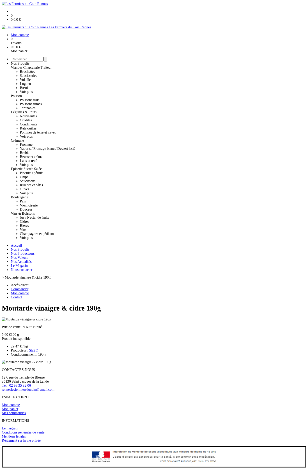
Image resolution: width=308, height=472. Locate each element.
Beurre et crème (31, 157)
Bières (24, 225)
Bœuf (24, 88)
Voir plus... (27, 92)
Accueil (16, 245)
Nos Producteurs (22, 253)
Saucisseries (28, 75)
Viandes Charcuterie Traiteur (31, 67)
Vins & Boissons (23, 213)
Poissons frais (29, 100)
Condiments (28, 124)
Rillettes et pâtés (31, 185)
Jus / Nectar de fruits (34, 217)
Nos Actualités (21, 261)
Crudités (26, 120)
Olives (24, 189)
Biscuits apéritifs (31, 173)
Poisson (16, 96)
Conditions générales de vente (23, 432)
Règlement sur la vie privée (21, 440)
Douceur (26, 209)
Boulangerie (19, 197)
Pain (23, 201)
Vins (23, 229)
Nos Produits (20, 63)
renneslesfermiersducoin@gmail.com (28, 389)
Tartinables (27, 108)
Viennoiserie (29, 205)
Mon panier (10, 409)
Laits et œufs (29, 161)
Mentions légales (14, 436)
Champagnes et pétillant (37, 234)
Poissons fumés (31, 104)
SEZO (33, 350)
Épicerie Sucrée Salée (26, 169)
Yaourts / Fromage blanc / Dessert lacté (47, 148)
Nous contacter (21, 270)
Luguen (25, 84)
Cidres (24, 221)
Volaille (25, 80)
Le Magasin (19, 266)
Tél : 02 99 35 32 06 (16, 385)
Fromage (26, 144)
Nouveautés (28, 116)
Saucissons (27, 181)
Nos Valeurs (19, 257)
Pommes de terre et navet (37, 132)
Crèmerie (17, 140)
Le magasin (10, 428)
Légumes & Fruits (24, 112)
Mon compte (11, 405)
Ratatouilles (28, 128)
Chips (24, 177)
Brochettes (27, 71)
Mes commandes (14, 413)
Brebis (24, 152)
